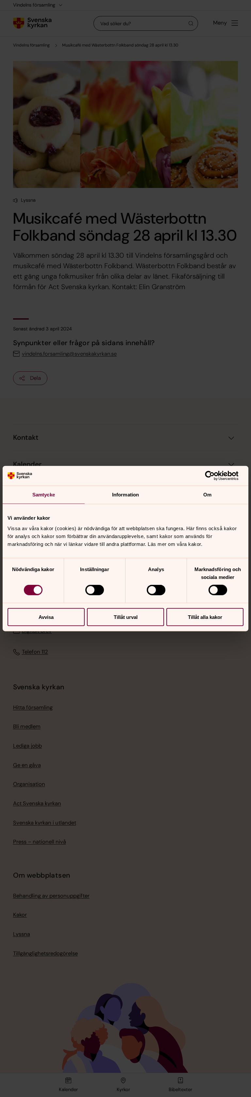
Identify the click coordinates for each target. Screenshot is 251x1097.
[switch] (94, 590)
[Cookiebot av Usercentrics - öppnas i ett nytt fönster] (214, 476)
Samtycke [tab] (43, 494)
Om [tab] (207, 494)
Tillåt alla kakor (205, 617)
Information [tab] (125, 494)
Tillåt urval (126, 617)
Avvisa (46, 617)
